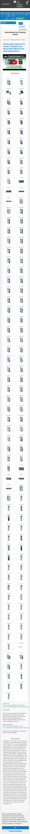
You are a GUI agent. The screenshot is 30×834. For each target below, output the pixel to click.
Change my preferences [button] (15, 831)
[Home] (1, 14)
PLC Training (22, 26)
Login (18, 1)
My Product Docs (23, 29)
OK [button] (15, 827)
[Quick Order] (29, 14)
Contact (22, 13)
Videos (21, 23)
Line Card (26, 14)
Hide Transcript (15, 738)
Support (13, 18)
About (17, 13)
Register (19, 3)
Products (7, 18)
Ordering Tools (20, 18)
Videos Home (6, 39)
